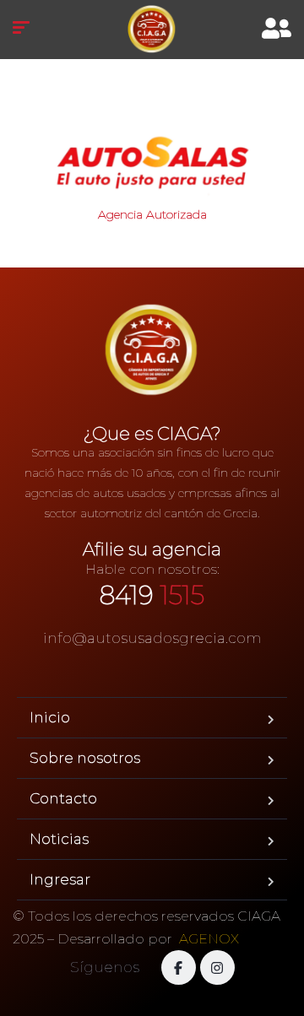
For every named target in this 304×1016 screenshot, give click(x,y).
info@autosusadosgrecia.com (152, 638)
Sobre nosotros (85, 757)
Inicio (50, 717)
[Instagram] (217, 967)
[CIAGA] (152, 29)
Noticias (59, 838)
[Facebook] (178, 967)
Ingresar (60, 879)
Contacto (63, 798)
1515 (152, 595)
